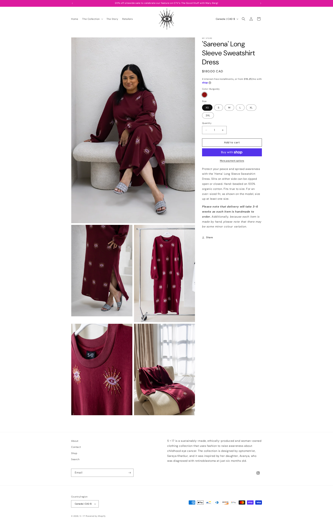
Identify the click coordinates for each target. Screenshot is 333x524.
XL (251, 107)
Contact (76, 447)
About (74, 440)
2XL (208, 115)
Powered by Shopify (96, 516)
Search (75, 459)
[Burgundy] (204, 94)
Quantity (206, 123)
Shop (74, 453)
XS (207, 107)
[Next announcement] (260, 3)
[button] (92, 19)
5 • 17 (82, 516)
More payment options (232, 160)
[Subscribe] (129, 473)
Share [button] (209, 237)
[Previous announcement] (72, 3)
